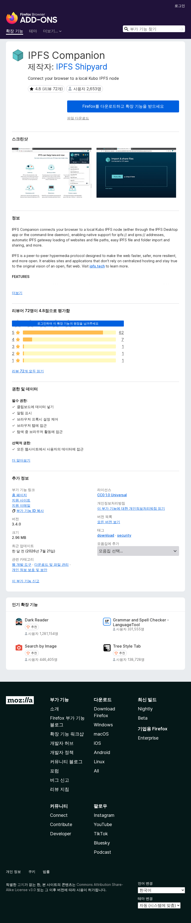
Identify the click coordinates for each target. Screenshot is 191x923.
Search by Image (41, 646)
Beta (142, 718)
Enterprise (148, 738)
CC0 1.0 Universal (112, 495)
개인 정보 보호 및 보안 (29, 570)
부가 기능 (59, 699)
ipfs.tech (97, 266)
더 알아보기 (21, 460)
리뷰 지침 (59, 789)
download (105, 535)
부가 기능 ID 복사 (30, 510)
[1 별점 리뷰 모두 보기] (69, 360)
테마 (33, 30)
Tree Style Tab (127, 646)
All (96, 770)
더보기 (17, 293)
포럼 (54, 770)
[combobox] (154, 28)
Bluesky (102, 842)
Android (102, 752)
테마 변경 (145, 898)
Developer (60, 833)
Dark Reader (36, 620)
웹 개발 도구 (21, 564)
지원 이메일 (21, 505)
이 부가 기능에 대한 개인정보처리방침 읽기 (131, 508)
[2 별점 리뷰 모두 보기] (69, 353)
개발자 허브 (62, 743)
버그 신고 (59, 780)
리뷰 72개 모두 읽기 (28, 371)
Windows (103, 724)
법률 (46, 871)
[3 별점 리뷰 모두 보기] (69, 346)
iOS (97, 743)
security (124, 535)
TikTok (101, 833)
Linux (99, 761)
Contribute (61, 824)
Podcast (102, 852)
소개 (54, 708)
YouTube (103, 824)
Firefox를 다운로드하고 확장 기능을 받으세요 (123, 106)
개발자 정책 (62, 752)
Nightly (145, 708)
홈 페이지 (19, 495)
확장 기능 (14, 30)
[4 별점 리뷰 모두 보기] (69, 339)
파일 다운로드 (78, 118)
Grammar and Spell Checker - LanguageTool (141, 622)
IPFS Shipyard (81, 67)
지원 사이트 (21, 500)
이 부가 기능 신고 (25, 581)
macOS (101, 734)
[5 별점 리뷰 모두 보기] (69, 333)
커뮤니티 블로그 (66, 761)
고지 (20, 884)
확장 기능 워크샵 (67, 734)
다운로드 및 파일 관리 (51, 564)
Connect (59, 815)
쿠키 (31, 871)
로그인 (180, 5)
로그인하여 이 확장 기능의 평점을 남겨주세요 (68, 323)
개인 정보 (13, 871)
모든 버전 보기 (108, 522)
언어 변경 (145, 883)
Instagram (104, 815)
